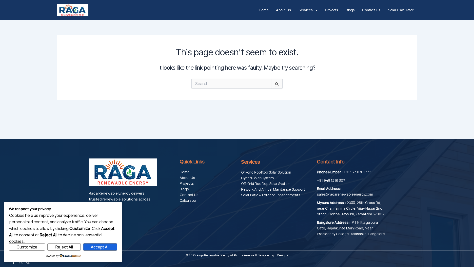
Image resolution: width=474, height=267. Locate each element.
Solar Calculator (401, 10)
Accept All (100, 247)
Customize (27, 247)
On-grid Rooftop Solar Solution (266, 172)
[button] (315, 10)
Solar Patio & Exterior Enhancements (270, 195)
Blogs (350, 10)
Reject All (64, 247)
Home (264, 10)
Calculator (188, 200)
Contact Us (371, 10)
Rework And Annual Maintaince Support (273, 189)
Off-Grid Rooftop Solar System (266, 183)
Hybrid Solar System (257, 178)
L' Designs (281, 255)
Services (305, 10)
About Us (283, 10)
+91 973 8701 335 (358, 172)
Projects (331, 10)
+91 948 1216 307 (331, 180)
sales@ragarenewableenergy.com (345, 194)
